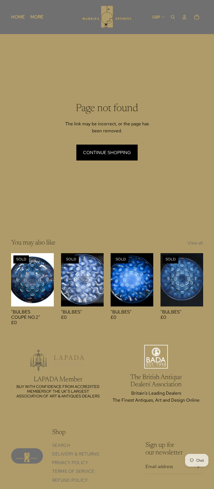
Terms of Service (73, 471)
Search (61, 445)
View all (195, 243)
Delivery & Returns (75, 454)
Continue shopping (107, 152)
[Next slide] (49, 280)
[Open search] (173, 17)
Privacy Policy (70, 463)
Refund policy (70, 480)
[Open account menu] (184, 17)
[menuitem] (37, 17)
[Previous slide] (15, 280)
